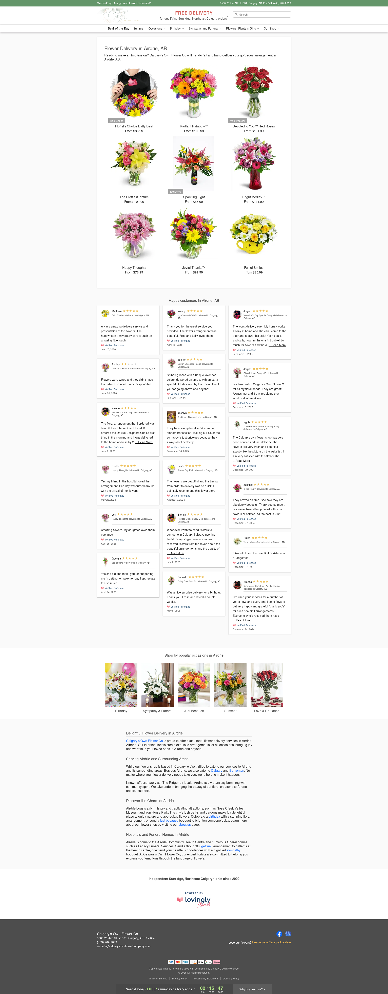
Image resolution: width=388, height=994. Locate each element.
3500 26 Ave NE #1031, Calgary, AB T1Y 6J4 (126, 938)
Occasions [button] (156, 28)
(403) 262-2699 (107, 942)
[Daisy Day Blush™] (171, 580)
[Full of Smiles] (105, 313)
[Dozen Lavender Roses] (171, 363)
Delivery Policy (231, 978)
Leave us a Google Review (271, 942)
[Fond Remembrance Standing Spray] (237, 425)
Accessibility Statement (205, 978)
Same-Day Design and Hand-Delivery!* (124, 3)
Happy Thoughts (120, 470)
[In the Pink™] (237, 488)
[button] (377, 977)
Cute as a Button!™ (121, 368)
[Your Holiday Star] (237, 541)
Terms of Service (158, 978)
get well (206, 846)
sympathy (233, 850)
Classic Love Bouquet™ (255, 373)
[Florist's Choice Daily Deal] (105, 411)
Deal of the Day (118, 28)
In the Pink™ (250, 488)
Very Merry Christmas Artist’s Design (262, 585)
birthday (214, 816)
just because (169, 820)
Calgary (216, 770)
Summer (138, 28)
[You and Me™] (105, 562)
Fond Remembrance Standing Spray (261, 426)
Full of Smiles (118, 315)
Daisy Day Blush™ (187, 581)
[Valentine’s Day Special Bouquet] (237, 314)
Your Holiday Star (252, 542)
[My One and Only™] (171, 314)
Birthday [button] (175, 28)
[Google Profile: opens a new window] (288, 934)
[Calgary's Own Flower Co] (126, 15)
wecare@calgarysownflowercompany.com (124, 946)
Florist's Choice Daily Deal (124, 412)
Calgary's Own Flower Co (144, 740)
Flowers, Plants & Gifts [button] (241, 28)
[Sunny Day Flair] (171, 469)
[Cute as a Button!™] (105, 368)
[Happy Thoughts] (105, 469)
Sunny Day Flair (185, 470)
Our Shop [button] (270, 28)
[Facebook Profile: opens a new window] (279, 934)
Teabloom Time (185, 417)
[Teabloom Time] (171, 417)
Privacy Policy (180, 978)
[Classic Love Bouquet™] (237, 372)
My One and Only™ (187, 315)
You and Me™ (118, 562)
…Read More (144, 442)
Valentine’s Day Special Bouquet (259, 315)
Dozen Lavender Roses (189, 363)
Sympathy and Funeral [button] (204, 28)
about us (184, 824)
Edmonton (236, 770)
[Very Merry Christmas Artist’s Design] (237, 585)
